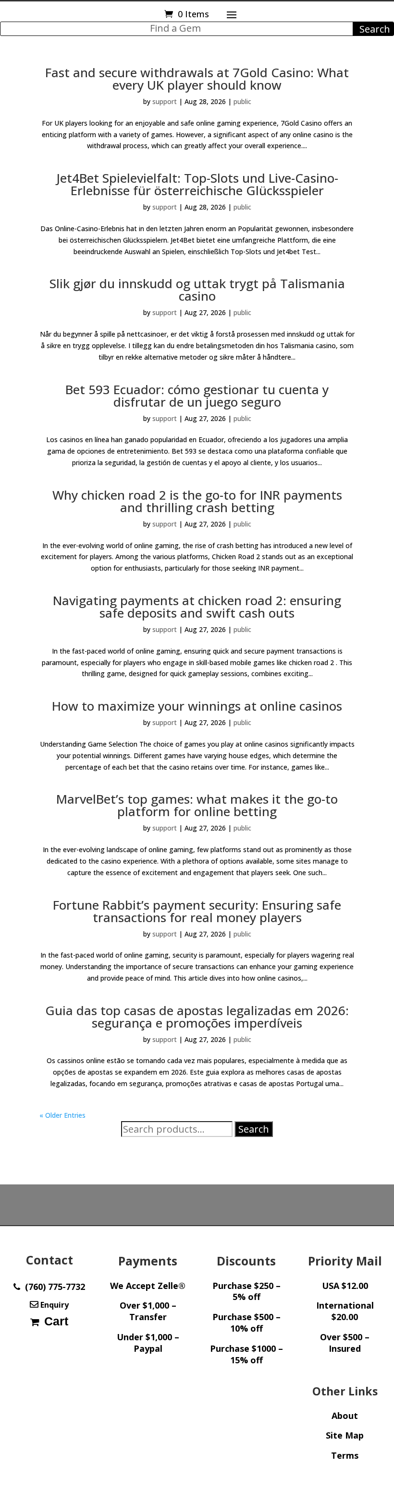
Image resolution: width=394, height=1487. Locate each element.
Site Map (345, 1435)
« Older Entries (62, 1115)
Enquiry (53, 1305)
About (345, 1415)
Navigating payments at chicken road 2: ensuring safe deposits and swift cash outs (197, 606)
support (164, 101)
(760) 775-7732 (52, 1286)
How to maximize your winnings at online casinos (197, 705)
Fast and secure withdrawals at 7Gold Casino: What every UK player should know (197, 79)
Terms (344, 1455)
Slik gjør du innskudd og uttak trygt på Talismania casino (197, 289)
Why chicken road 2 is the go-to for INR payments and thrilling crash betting (197, 501)
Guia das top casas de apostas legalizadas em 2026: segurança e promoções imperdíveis (197, 1016)
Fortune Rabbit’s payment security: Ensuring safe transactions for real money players (197, 911)
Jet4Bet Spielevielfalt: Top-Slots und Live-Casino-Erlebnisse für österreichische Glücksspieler (197, 184)
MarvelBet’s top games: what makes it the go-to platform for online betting (197, 805)
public (242, 101)
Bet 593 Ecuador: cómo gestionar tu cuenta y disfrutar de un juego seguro (197, 395)
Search (253, 1129)
